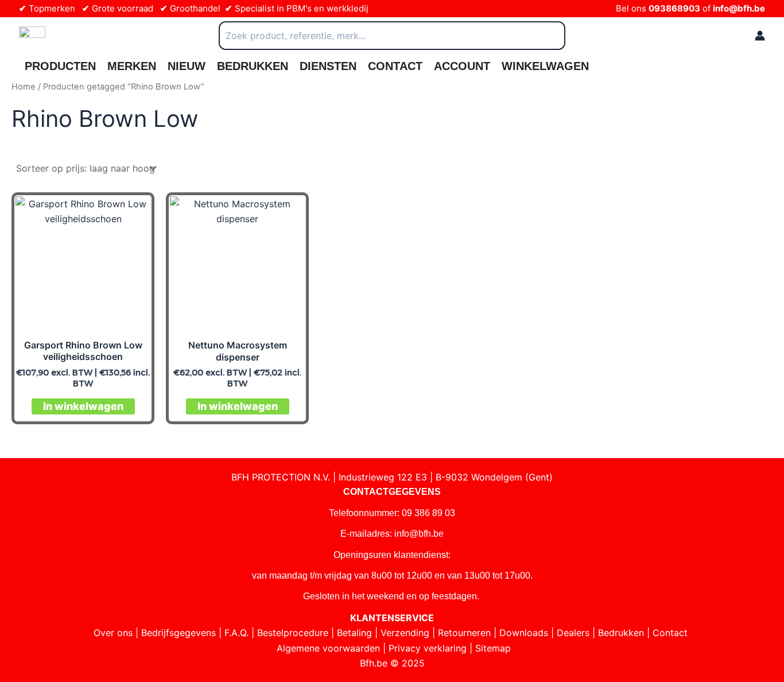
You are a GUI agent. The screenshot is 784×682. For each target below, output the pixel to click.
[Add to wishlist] (134, 213)
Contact (395, 66)
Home (23, 87)
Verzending (405, 632)
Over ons (113, 632)
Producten (60, 66)
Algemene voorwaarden (328, 648)
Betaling (354, 632)
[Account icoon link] (760, 35)
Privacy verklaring (428, 648)
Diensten (328, 66)
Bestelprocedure (292, 632)
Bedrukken (252, 66)
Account (462, 66)
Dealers (573, 632)
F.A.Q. (236, 632)
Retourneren (464, 632)
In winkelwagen (83, 406)
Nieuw (186, 66)
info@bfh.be (739, 8)
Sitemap (493, 648)
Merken (131, 66)
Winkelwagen (545, 66)
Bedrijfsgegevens (178, 632)
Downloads (523, 632)
